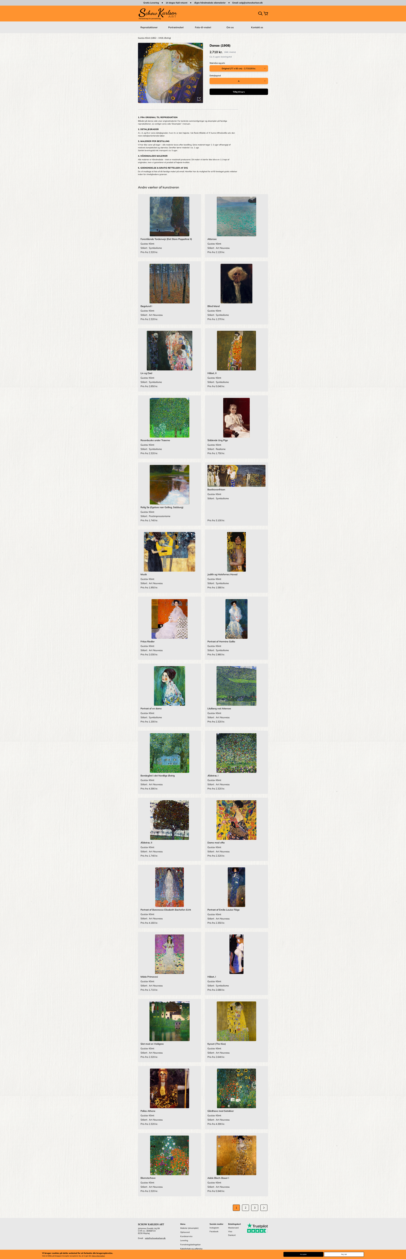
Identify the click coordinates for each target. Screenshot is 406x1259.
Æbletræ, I (212, 775)
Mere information (98, 1256)
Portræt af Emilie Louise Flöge (223, 909)
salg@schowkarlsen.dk (251, 2)
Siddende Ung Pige (217, 440)
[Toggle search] (260, 13)
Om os (230, 27)
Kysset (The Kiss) (216, 1043)
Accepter (303, 1254)
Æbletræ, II (146, 842)
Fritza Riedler (148, 641)
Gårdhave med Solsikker (220, 1110)
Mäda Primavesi (149, 976)
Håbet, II (212, 373)
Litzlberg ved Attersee (219, 708)
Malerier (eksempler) (189, 1228)
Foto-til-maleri (203, 27)
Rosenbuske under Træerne (155, 440)
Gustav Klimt (154, 38)
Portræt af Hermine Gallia (221, 641)
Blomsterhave (148, 1177)
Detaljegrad (215, 75)
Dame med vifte (216, 842)
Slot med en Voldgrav (152, 1043)
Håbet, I (211, 976)
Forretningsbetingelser (190, 1244)
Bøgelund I (146, 306)
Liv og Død (146, 373)
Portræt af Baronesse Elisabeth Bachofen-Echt (166, 909)
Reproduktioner (149, 27)
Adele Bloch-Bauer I (218, 1177)
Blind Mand (213, 306)
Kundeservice (186, 1236)
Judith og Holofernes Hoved (222, 574)
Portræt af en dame (151, 708)
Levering (184, 1240)
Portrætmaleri (176, 27)
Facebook (214, 1231)
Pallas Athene (148, 1110)
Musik (144, 574)
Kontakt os (257, 27)
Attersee (212, 239)
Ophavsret (185, 1232)
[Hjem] (157, 13)
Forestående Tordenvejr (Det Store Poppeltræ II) (166, 239)
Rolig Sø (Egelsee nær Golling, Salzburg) (162, 507)
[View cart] (266, 13)
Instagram (214, 1227)
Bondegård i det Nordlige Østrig (158, 775)
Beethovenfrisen (216, 489)
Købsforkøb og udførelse (191, 1248)
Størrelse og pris (217, 63)
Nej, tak (344, 1254)
